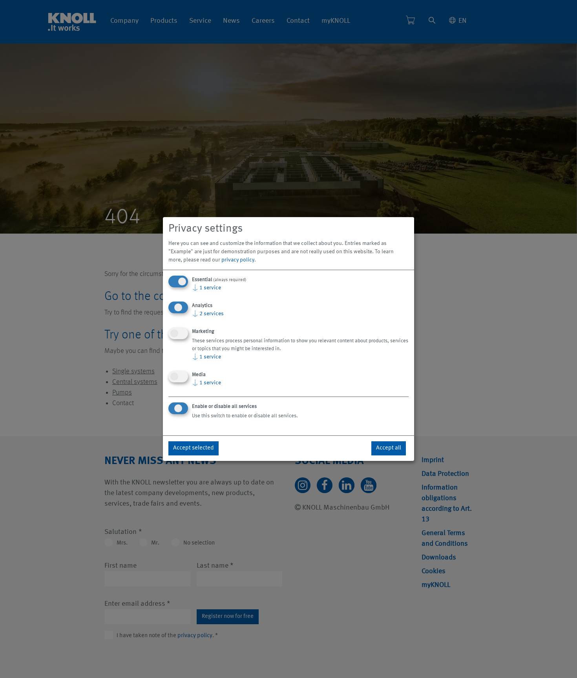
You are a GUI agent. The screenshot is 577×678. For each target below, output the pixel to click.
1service (206, 288)
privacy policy (237, 260)
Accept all (388, 448)
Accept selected (193, 448)
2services (208, 313)
